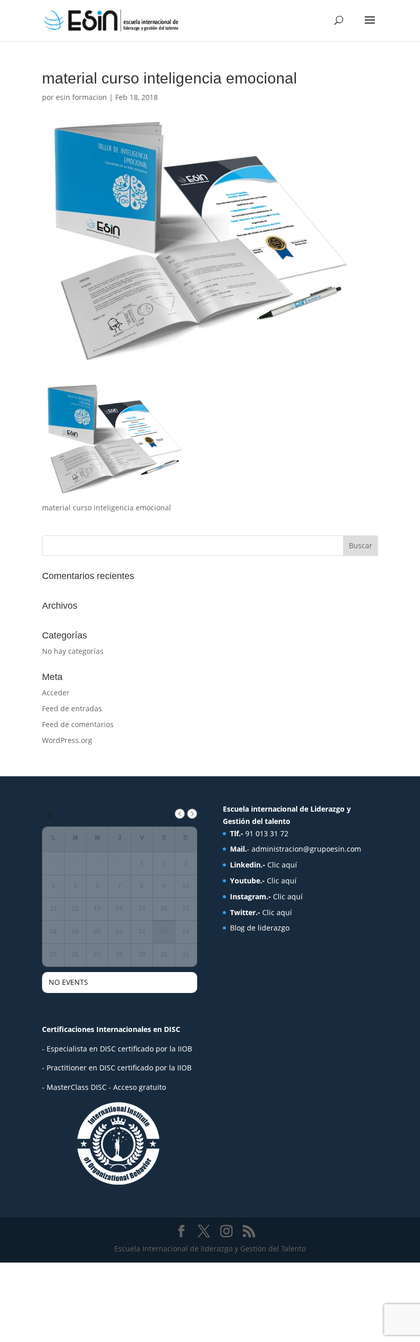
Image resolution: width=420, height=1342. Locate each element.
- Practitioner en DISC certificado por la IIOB (117, 1067)
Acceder (56, 692)
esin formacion (81, 97)
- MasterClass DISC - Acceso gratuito (104, 1087)
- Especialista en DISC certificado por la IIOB (117, 1049)
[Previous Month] (180, 814)
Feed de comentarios (78, 724)
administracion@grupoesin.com (306, 849)
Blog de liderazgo (259, 928)
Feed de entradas (72, 708)
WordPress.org (67, 740)
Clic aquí (282, 865)
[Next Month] (192, 814)
